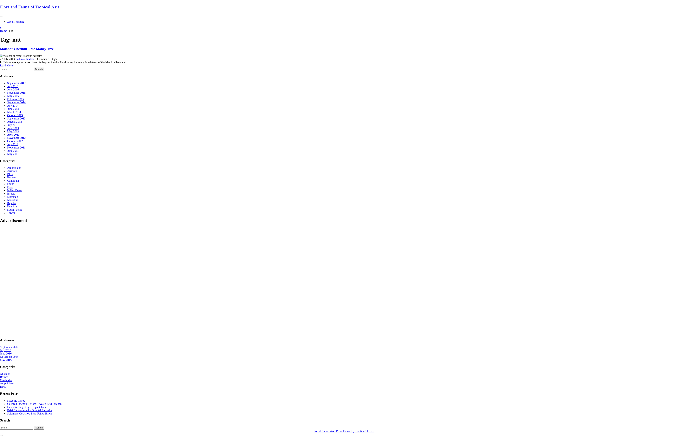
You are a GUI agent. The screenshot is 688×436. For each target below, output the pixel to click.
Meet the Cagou (16, 400)
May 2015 (13, 95)
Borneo (11, 177)
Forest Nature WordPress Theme (344, 431)
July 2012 (12, 144)
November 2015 (16, 92)
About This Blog (15, 21)
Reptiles (11, 203)
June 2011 (13, 150)
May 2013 (13, 131)
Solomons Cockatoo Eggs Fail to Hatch (29, 413)
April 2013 (13, 134)
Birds (10, 174)
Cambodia (13, 180)
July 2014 (12, 105)
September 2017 (16, 83)
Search (39, 69)
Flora (10, 187)
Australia (12, 171)
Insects (11, 193)
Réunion (12, 206)
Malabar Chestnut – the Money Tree (27, 49)
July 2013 (12, 124)
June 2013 (13, 128)
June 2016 (13, 89)
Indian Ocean (14, 190)
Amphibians (14, 167)
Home (3, 30)
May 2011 (13, 153)
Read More (6, 65)
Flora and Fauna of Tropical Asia (29, 6)
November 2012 (16, 137)
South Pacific (14, 209)
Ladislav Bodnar (24, 59)
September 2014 (16, 102)
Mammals (12, 196)
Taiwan (11, 212)
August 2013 (14, 121)
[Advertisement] (14, 280)
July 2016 (12, 86)
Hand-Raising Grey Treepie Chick (26, 407)
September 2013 (16, 118)
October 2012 (15, 141)
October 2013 (15, 115)
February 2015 (15, 99)
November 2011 (16, 147)
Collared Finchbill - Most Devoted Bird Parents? (34, 403)
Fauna (10, 183)
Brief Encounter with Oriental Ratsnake (29, 410)
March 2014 (14, 112)
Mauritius (12, 200)
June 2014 (13, 108)
